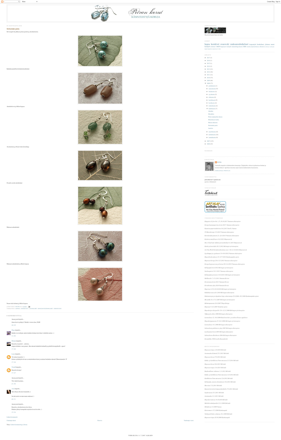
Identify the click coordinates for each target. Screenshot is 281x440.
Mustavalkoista (212, 122)
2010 (208, 78)
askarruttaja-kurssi (237, 47)
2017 (208, 58)
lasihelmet (33, 308)
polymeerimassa (255, 46)
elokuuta (211, 97)
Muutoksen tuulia (213, 120)
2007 (208, 141)
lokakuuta (212, 91)
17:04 (14, 349)
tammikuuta (212, 137)
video (219, 49)
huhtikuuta (212, 109)
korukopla (272, 46)
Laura (13, 354)
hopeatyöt (252, 44)
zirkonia (261, 46)
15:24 (14, 412)
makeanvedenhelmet (45, 308)
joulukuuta (212, 86)
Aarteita (210, 128)
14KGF (218, 47)
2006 (208, 144)
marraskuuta (212, 89)
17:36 (14, 362)
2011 (208, 75)
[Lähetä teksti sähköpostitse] (29, 306)
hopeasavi (223, 47)
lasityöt (229, 47)
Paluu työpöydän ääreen (215, 117)
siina (13, 389)
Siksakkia (211, 114)
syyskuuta (212, 94)
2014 (208, 66)
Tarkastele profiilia (222, 170)
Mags (13, 330)
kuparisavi (210, 49)
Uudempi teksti (11, 420)
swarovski (58, 308)
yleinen (267, 44)
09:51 (14, 399)
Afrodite (210, 111)
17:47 (14, 373)
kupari (206, 49)
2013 (208, 69)
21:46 (14, 384)
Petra (219, 162)
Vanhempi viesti (189, 420)
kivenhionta (266, 46)
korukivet (24, 308)
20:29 (14, 325)
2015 (208, 63)
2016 (208, 60)
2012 (208, 72)
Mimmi (14, 341)
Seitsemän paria (213, 125)
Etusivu (99, 420)
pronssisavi (215, 49)
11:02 (14, 336)
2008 (208, 83)
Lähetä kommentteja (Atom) (19, 425)
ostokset (212, 47)
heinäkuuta (212, 100)
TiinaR (14, 367)
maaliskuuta (212, 132)
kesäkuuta (212, 103)
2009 (208, 80)
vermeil (248, 46)
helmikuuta (212, 135)
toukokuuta (212, 106)
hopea (17, 308)
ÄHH (244, 47)
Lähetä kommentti (12, 417)
